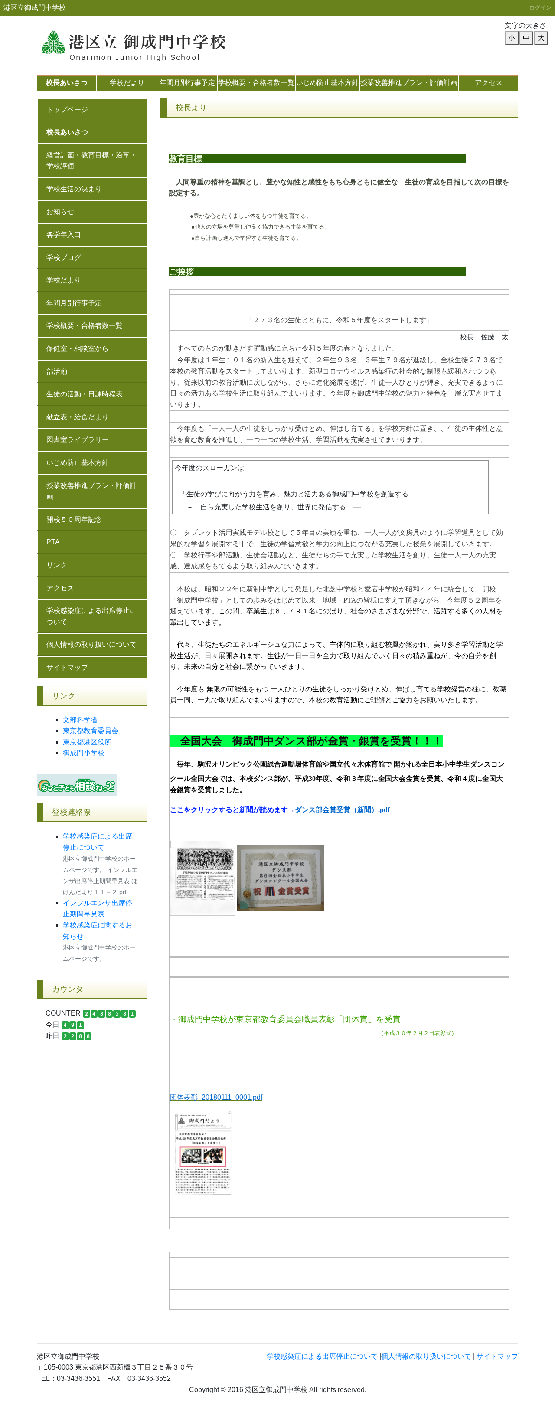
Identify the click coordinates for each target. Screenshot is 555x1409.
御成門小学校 (83, 753)
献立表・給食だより (77, 417)
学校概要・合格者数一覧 (256, 82)
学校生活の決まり (74, 189)
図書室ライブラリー (77, 439)
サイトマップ (67, 667)
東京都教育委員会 (90, 730)
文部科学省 (80, 720)
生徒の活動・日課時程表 (84, 394)
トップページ (67, 109)
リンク (56, 565)
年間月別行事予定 (187, 82)
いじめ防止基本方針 (327, 82)
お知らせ (60, 211)
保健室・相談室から (77, 348)
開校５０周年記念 (74, 519)
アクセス (489, 82)
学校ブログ (63, 257)
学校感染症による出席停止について (91, 616)
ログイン (540, 7)
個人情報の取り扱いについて (91, 644)
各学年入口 (63, 234)
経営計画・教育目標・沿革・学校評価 (91, 160)
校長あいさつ (67, 82)
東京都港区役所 (87, 742)
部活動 (56, 371)
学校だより (127, 82)
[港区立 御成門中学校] (145, 41)
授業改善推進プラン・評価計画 (408, 82)
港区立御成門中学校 (34, 7)
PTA (53, 542)
